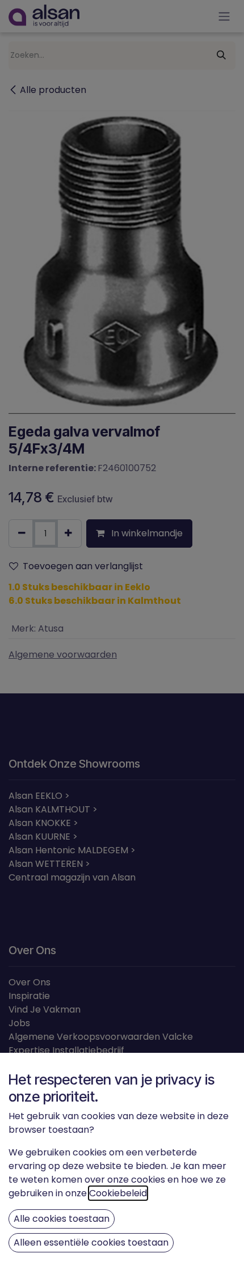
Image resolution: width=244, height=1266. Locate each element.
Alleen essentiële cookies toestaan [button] (91, 1242)
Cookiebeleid (118, 1193)
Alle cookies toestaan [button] (62, 1218)
